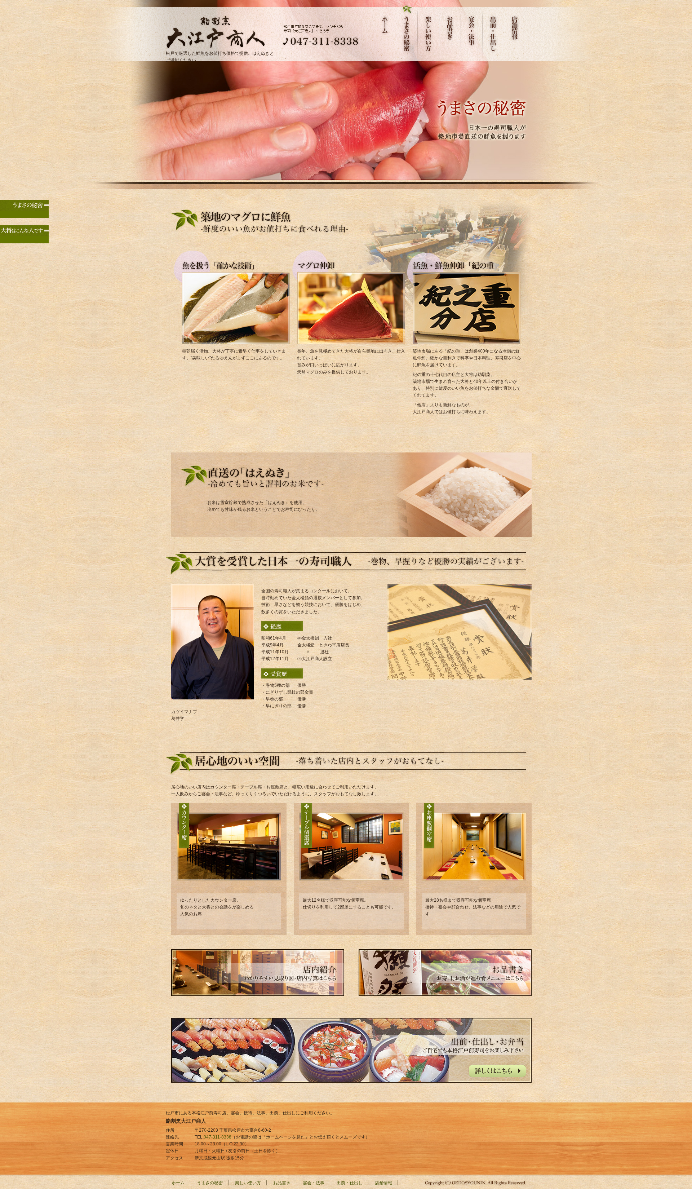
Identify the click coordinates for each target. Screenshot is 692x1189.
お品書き (450, 31)
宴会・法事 (472, 31)
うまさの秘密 (407, 31)
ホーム (385, 31)
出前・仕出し (494, 31)
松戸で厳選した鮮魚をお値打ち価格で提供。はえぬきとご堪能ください (220, 57)
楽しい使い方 (429, 31)
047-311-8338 (217, 1137)
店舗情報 (515, 31)
